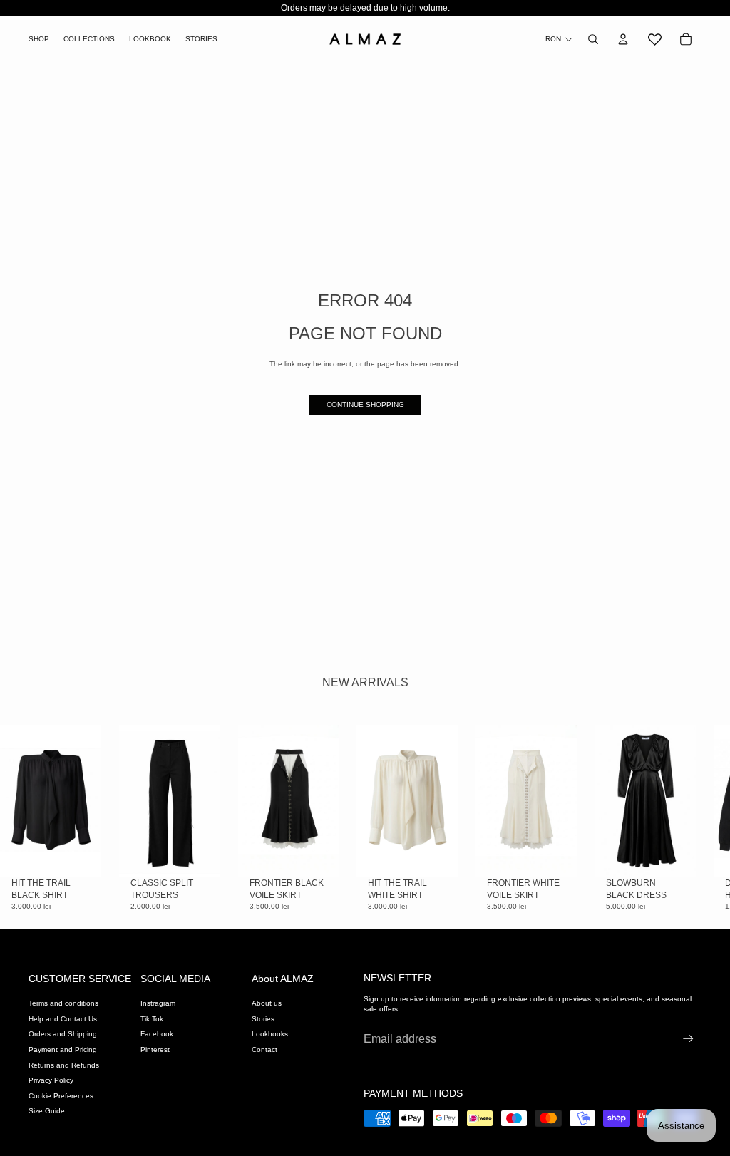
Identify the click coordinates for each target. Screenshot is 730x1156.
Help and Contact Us (63, 1019)
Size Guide (47, 1111)
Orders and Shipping (63, 1034)
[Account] (623, 39)
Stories (263, 1019)
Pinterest (155, 1049)
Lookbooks (270, 1034)
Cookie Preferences (61, 1096)
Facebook (156, 1034)
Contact (264, 1049)
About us (267, 1003)
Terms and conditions (63, 1003)
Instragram (157, 1003)
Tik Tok (151, 1019)
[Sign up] (688, 1039)
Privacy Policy (51, 1080)
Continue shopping (365, 404)
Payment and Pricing (63, 1049)
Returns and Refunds (64, 1065)
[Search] (593, 39)
